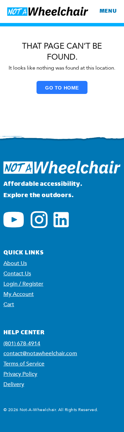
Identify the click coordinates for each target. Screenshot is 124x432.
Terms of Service (23, 364)
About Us (15, 263)
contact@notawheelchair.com (40, 353)
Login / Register (23, 284)
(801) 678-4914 (21, 343)
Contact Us (17, 273)
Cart (8, 304)
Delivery (13, 384)
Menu (108, 11)
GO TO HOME (62, 88)
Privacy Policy (20, 374)
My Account (18, 294)
